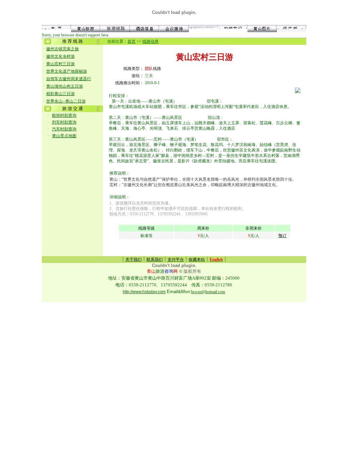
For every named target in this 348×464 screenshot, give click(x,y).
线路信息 (150, 41)
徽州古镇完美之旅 (62, 49)
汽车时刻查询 (64, 129)
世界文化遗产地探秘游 (66, 71)
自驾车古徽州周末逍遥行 (68, 78)
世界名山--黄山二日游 (66, 101)
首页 (131, 41)
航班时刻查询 (64, 115)
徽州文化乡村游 (60, 56)
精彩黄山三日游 (60, 93)
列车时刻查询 (64, 122)
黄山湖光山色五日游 (64, 86)
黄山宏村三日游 (60, 63)
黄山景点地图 (64, 135)
